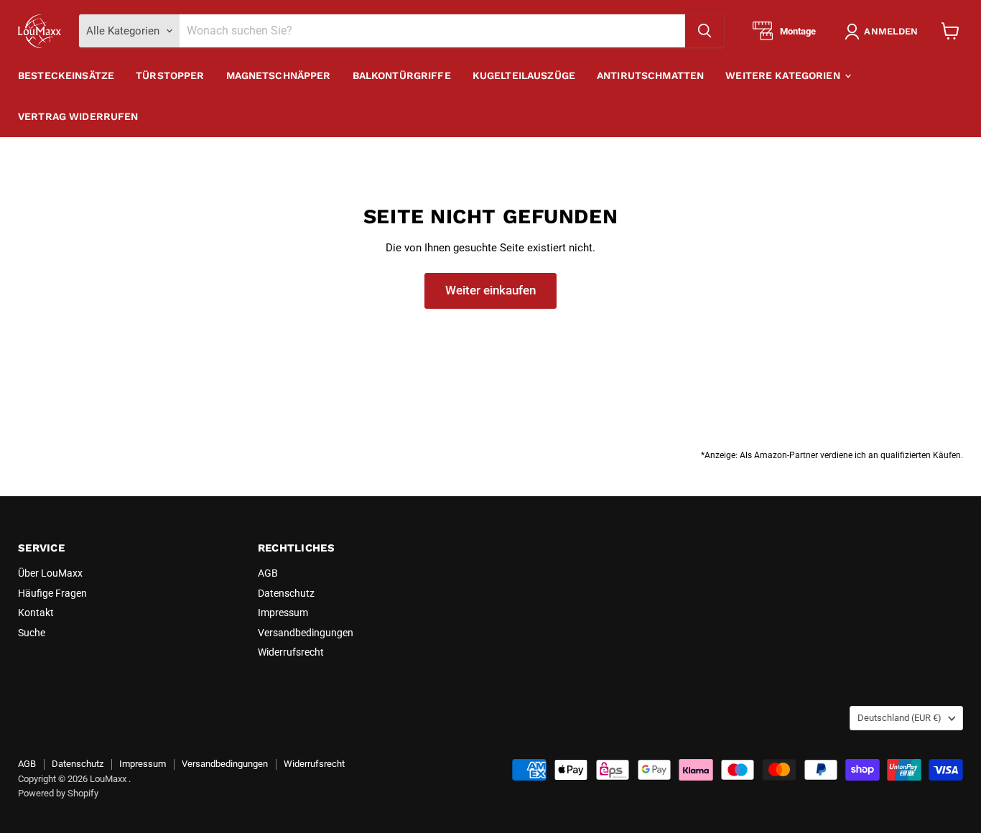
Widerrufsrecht (291, 652)
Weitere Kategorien (784, 75)
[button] (884, 31)
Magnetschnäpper (278, 75)
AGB (268, 573)
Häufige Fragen (52, 593)
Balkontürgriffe (402, 75)
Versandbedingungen (305, 632)
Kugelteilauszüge (524, 75)
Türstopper (170, 75)
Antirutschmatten (650, 75)
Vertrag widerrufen (78, 116)
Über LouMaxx (50, 573)
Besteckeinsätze (66, 75)
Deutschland (899, 717)
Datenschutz (286, 593)
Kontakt (36, 612)
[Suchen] (704, 30)
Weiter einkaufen (490, 290)
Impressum (283, 612)
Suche (31, 632)
